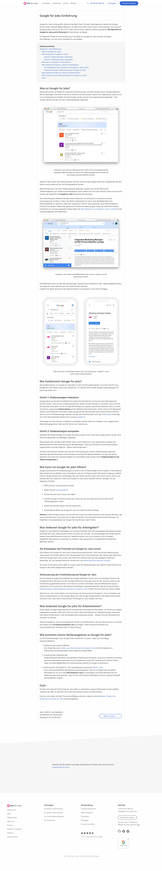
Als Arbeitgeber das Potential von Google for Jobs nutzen (66, 67)
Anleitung (81, 417)
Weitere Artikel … (110, 716)
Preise (65, 3)
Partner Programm (14, 829)
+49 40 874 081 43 (95, 3)
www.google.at (62, 490)
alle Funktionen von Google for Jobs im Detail (98, 209)
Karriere (10, 833)
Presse (10, 825)
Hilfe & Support (87, 813)
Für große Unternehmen (53, 813)
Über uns (10, 821)
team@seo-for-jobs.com (127, 811)
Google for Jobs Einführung (50, 49)
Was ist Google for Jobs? (51, 52)
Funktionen (56, 3)
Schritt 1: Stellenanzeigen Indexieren (58, 57)
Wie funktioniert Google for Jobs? (55, 54)
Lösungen (46, 3)
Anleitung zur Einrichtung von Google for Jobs (78, 648)
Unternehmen (12, 837)
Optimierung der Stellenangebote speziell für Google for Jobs (64, 589)
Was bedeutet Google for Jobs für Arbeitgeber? (60, 65)
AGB (8, 814)
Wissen (73, 3)
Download (85, 816)
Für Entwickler (49, 820)
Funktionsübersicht (88, 809)
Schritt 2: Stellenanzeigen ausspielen (58, 59)
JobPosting (106, 414)
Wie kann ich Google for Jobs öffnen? (56, 62)
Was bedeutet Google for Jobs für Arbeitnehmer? (61, 73)
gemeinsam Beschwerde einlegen (97, 560)
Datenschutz (12, 817)
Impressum (11, 810)
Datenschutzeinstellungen (90, 856)
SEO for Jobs (31, 3)
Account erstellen (129, 3)
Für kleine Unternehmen (53, 809)
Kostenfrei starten (127, 817)
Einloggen (112, 3)
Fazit (44, 78)
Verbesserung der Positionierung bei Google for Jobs (65, 70)
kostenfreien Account (60, 767)
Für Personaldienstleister (54, 816)
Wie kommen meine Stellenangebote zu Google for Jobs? (64, 75)
